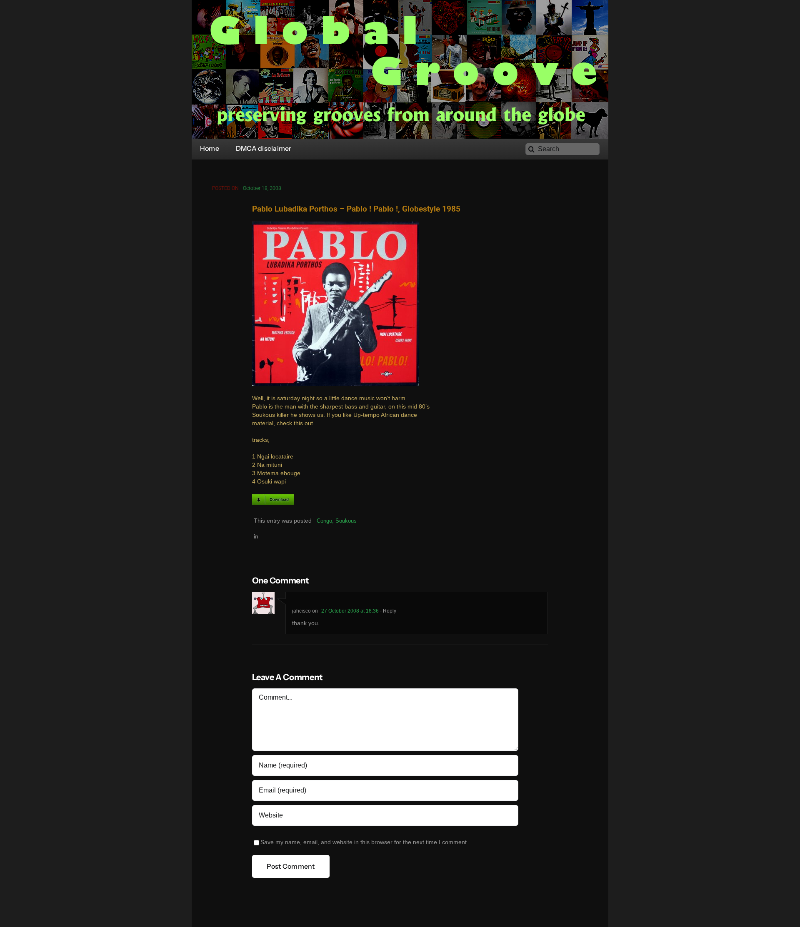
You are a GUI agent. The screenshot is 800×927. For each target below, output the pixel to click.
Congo (324, 521)
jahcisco (301, 611)
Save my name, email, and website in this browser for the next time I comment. (364, 842)
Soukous (346, 521)
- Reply (387, 611)
